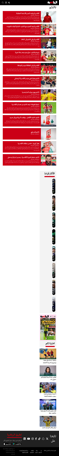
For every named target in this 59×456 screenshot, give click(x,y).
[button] (6, 2)
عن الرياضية (40, 451)
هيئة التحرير (36, 451)
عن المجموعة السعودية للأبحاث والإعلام (23, 451)
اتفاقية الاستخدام (31, 451)
